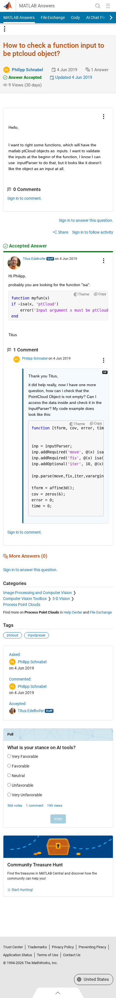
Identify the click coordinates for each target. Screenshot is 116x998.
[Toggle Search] (97, 6)
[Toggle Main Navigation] (108, 6)
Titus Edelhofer (34, 259)
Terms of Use (47, 955)
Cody (75, 17)
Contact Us (72, 955)
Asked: (15, 654)
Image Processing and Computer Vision (37, 592)
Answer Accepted (24, 77)
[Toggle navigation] (4, 29)
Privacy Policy (63, 947)
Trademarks (37, 947)
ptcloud (12, 635)
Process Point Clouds (21, 604)
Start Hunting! (22, 890)
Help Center (73, 612)
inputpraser (36, 635)
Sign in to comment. (24, 198)
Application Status (17, 955)
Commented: (20, 679)
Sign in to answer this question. (86, 220)
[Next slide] (106, 17)
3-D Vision (61, 598)
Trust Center (13, 947)
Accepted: (17, 703)
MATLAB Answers (37, 6)
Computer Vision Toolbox (25, 598)
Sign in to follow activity (92, 232)
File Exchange (53, 17)
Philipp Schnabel (27, 69)
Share (63, 232)
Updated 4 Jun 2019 (73, 77)
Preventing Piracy (92, 947)
